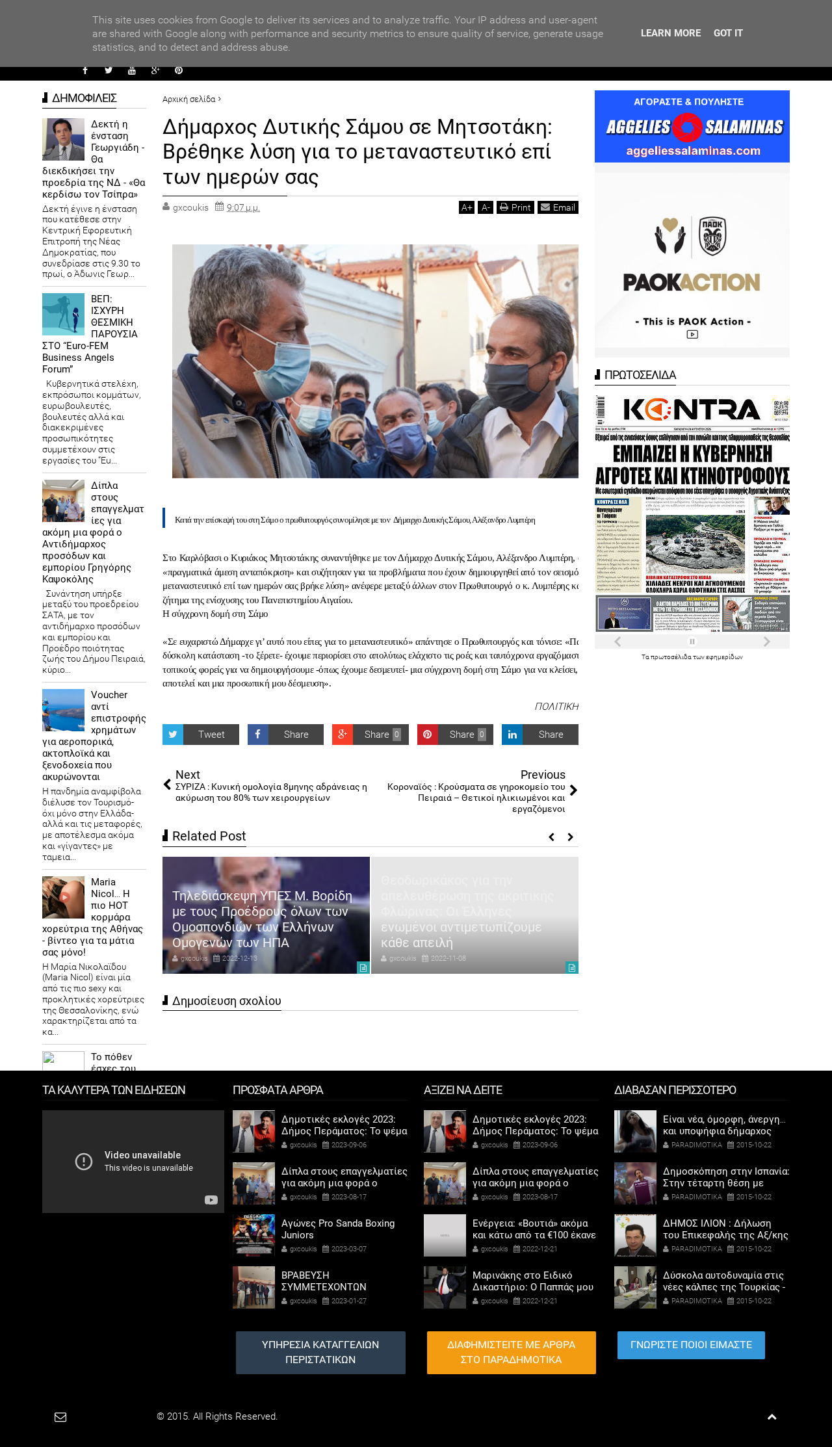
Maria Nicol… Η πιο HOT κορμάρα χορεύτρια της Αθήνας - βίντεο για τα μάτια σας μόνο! (92, 917)
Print (521, 207)
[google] (155, 70)
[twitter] (108, 70)
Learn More (671, 33)
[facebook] (85, 70)
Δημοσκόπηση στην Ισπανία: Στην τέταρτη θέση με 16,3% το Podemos (726, 1183)
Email (564, 207)
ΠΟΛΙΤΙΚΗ (556, 706)
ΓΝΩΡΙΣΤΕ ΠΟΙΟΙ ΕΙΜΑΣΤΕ (691, 1344)
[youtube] (132, 70)
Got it (728, 33)
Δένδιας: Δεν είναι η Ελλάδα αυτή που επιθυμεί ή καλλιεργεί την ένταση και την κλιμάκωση (562, 927)
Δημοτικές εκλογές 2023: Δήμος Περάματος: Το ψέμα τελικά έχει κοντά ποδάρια (344, 1131)
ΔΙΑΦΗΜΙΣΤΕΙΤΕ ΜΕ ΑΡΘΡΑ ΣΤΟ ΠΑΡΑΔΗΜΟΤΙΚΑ (511, 1352)
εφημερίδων (724, 656)
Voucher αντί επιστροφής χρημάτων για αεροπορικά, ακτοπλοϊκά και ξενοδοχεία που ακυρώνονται (94, 736)
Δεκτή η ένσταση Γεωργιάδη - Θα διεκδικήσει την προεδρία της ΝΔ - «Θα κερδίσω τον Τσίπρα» (93, 159)
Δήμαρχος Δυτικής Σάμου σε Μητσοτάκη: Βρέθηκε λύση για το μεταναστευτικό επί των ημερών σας (357, 151)
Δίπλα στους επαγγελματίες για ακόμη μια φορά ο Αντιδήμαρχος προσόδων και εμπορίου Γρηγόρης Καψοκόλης (93, 532)
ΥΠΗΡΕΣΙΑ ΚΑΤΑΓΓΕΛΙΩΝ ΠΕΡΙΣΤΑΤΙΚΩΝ (320, 1352)
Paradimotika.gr (121, 1416)
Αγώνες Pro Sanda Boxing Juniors (338, 1229)
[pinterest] (178, 70)
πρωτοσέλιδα (672, 656)
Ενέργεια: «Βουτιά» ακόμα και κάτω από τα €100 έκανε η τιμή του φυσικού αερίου (534, 1235)
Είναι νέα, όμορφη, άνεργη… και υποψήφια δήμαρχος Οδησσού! (724, 1131)
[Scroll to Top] (772, 1417)
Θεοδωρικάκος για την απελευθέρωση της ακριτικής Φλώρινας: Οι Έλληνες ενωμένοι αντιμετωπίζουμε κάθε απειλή (347, 911)
